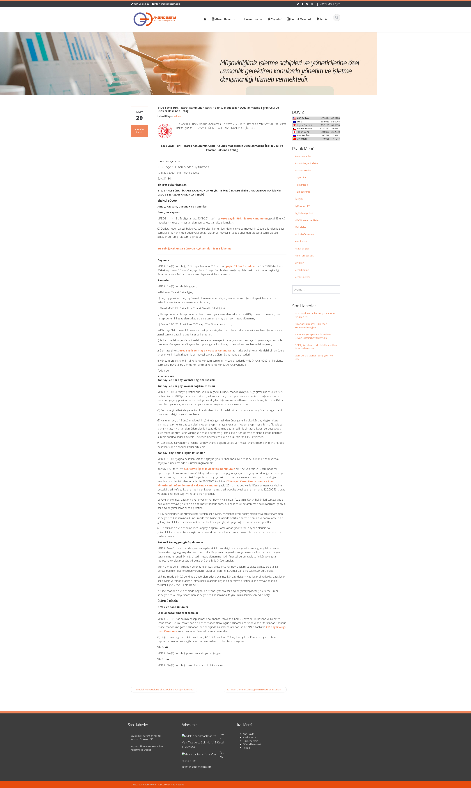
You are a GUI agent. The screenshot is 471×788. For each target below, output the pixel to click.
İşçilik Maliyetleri (304, 213)
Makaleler (300, 227)
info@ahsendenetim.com (167, 3)
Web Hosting (177, 784)
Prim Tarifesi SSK (304, 255)
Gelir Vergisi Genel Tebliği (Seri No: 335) (314, 357)
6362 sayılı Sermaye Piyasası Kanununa (205, 350)
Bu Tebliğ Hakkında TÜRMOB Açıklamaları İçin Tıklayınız (194, 248)
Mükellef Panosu (304, 234)
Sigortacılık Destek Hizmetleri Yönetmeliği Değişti (311, 325)
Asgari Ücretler (303, 170)
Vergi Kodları (302, 270)
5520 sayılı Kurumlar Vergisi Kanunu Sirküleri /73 (315, 315)
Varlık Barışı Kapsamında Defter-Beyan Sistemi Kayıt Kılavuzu (313, 336)
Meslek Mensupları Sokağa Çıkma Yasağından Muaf (163, 689)
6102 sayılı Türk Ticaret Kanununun (244, 218)
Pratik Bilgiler (302, 248)
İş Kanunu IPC (302, 206)
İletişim (299, 198)
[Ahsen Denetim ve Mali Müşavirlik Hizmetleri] (154, 18)
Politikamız (301, 241)
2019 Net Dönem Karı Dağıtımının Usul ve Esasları (255, 689)
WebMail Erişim (330, 4)
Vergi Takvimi (302, 277)
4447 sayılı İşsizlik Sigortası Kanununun (209, 469)
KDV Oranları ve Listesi (307, 220)
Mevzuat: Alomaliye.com (143, 784)
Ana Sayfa (248, 734)
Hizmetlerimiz (302, 191)
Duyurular (300, 177)
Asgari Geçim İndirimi (306, 163)
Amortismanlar (303, 156)
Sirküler (299, 262)
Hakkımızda (301, 184)
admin (177, 116)
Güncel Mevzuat (252, 744)
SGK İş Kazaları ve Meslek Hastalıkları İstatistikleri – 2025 (316, 346)
